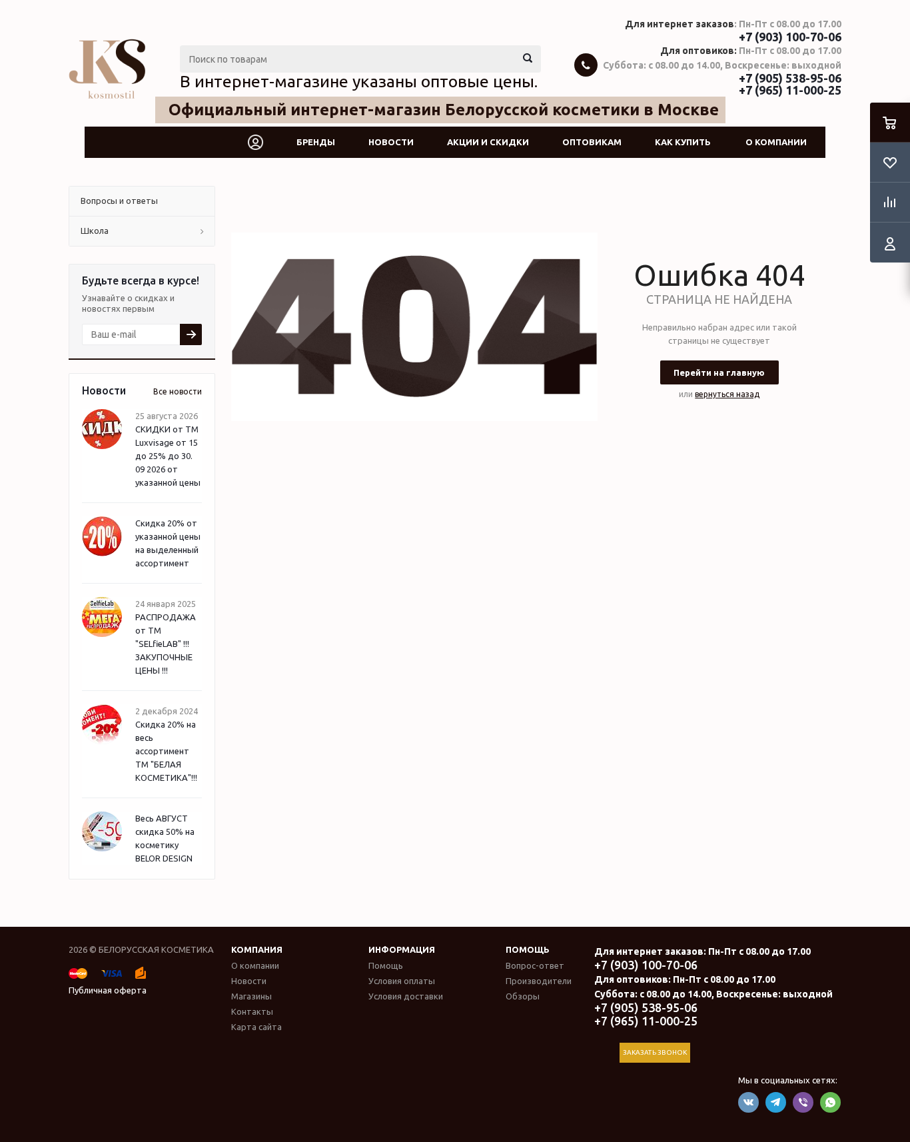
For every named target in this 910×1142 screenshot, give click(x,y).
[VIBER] (803, 1102)
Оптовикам (592, 142)
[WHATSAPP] (830, 1102)
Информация (401, 949)
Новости (391, 142)
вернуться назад (727, 394)
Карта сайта (256, 1026)
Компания (256, 949)
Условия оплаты (401, 980)
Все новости (177, 391)
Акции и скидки (488, 142)
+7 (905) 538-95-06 (790, 78)
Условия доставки (405, 996)
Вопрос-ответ (535, 965)
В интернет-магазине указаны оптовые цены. (359, 81)
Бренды (315, 142)
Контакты (252, 1011)
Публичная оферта (108, 990)
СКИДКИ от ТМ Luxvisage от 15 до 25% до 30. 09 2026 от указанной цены (168, 455)
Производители (539, 980)
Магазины (251, 996)
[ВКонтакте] (748, 1102)
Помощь (528, 949)
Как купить (683, 142)
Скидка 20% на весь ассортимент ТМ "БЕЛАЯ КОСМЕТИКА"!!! (166, 751)
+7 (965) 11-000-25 (790, 90)
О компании (776, 142)
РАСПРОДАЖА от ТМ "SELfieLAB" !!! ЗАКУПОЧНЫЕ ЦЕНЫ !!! (165, 643)
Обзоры (523, 996)
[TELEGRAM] (775, 1102)
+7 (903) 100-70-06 (790, 37)
